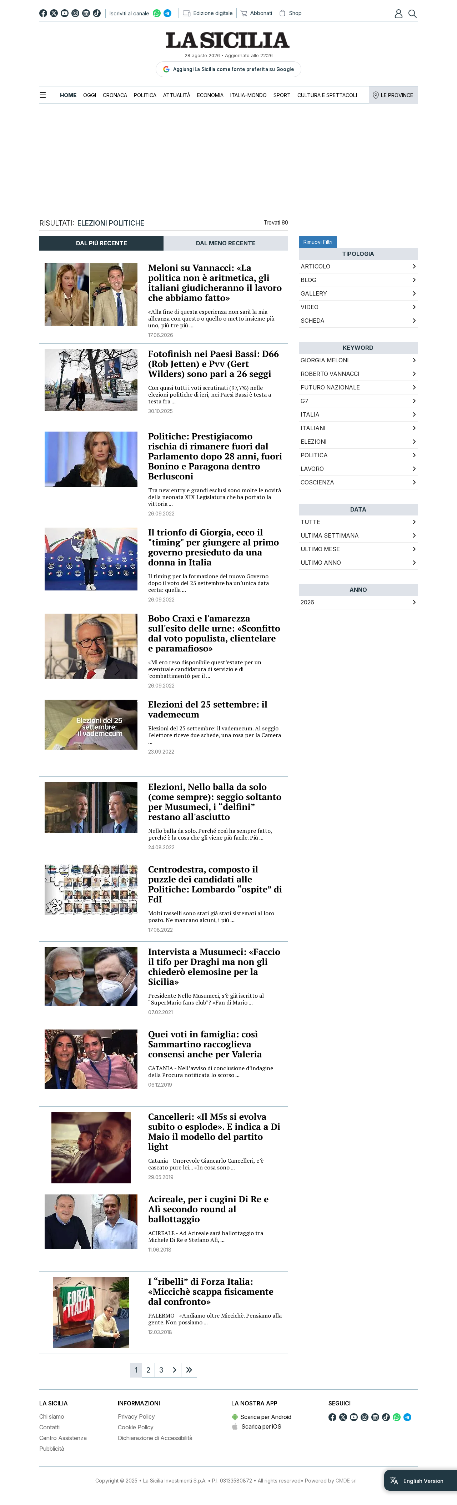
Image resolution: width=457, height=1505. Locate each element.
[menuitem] (68, 95)
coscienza (317, 482)
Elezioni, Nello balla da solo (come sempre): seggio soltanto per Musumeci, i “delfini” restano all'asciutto (214, 802)
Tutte (310, 521)
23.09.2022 (161, 752)
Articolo (315, 266)
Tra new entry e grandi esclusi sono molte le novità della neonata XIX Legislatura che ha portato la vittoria (214, 497)
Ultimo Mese (320, 549)
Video (309, 307)
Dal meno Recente (226, 243)
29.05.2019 (161, 1177)
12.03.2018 (160, 1332)
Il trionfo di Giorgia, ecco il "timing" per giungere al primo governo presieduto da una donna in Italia (213, 547)
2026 (307, 602)
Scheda (313, 320)
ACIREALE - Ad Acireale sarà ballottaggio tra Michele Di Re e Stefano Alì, (205, 1236)
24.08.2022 (161, 847)
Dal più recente (101, 243)
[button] (399, 13)
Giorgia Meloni (325, 360)
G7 (304, 400)
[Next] (174, 1370)
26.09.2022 (161, 513)
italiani (313, 428)
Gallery (314, 293)
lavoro (312, 468)
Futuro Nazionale (330, 387)
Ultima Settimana (330, 535)
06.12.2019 (160, 1085)
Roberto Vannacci (330, 373)
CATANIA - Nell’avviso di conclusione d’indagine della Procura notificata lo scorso (210, 1071)
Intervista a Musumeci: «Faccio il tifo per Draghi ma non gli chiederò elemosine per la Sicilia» (214, 967)
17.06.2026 (160, 335)
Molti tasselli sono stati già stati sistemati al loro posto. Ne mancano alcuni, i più (211, 916)
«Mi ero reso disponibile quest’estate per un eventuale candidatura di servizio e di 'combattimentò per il (204, 669)
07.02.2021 (160, 1012)
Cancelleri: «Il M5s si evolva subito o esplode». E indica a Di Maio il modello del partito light (214, 1132)
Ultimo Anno (321, 562)
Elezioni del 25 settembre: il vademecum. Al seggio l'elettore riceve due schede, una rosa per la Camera (214, 735)
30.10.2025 (160, 411)
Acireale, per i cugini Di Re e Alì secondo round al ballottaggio (208, 1209)
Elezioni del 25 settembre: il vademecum (207, 709)
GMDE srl (346, 1481)
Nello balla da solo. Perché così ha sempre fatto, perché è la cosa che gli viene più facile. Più (210, 834)
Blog (308, 279)
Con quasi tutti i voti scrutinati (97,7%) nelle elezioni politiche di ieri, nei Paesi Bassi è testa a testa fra (209, 394)
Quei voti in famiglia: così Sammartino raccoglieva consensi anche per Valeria (205, 1044)
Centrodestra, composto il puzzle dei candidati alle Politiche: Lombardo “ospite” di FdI (215, 884)
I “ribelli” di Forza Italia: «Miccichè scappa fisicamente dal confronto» (210, 1292)
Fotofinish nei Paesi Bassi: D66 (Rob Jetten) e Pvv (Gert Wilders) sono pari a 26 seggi (213, 364)
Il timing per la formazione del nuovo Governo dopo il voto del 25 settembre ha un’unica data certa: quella (208, 583)
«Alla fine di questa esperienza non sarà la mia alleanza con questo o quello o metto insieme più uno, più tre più (211, 318)
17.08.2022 (160, 930)
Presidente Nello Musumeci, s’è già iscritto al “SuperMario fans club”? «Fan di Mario (206, 999)
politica (314, 455)
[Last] (189, 1370)
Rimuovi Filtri (317, 242)
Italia (310, 414)
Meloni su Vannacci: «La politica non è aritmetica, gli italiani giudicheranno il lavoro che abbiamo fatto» (215, 283)
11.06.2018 (159, 1250)
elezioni (314, 441)
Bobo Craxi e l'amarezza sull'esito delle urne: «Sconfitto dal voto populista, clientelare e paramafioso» (214, 633)
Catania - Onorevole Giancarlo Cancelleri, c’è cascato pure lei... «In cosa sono (205, 1164)
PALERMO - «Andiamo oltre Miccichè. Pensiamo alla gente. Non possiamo (215, 1319)
